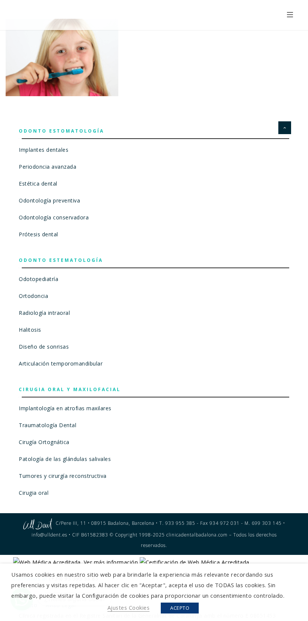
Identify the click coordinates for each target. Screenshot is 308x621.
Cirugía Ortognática (44, 442)
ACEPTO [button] (179, 607)
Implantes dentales (43, 149)
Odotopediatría (38, 279)
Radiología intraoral (44, 312)
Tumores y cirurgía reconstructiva (63, 475)
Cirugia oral (33, 492)
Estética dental (38, 183)
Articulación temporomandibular (61, 363)
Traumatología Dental (47, 425)
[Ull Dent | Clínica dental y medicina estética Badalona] (66, 14)
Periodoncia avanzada (47, 166)
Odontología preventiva (49, 200)
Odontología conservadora (54, 217)
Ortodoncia (33, 295)
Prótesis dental (38, 234)
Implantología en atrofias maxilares (65, 408)
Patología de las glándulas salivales (65, 458)
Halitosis (30, 329)
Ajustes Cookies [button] (128, 607)
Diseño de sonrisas (44, 346)
